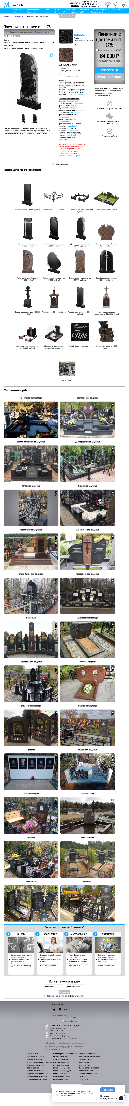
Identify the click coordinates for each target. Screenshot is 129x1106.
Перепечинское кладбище (31, 530)
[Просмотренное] (107, 3)
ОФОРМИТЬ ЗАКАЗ (109, 70)
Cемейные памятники (35, 1071)
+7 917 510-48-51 (90, 4)
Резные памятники (61, 1056)
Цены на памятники (34, 1059)
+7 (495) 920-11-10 (90, 2)
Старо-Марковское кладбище (31, 574)
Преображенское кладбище (87, 574)
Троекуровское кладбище (31, 398)
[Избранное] (115, 3)
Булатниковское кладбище (31, 662)
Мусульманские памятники (37, 1074)
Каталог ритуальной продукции (39, 1062)
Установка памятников (88, 1074)
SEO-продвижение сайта (59, 1016)
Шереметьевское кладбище (87, 530)
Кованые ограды (85, 1059)
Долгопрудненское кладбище (87, 442)
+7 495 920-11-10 (102, 96)
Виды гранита (32, 1054)
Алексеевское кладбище (87, 618)
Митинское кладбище (31, 486)
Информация (84, 1062)
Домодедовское (87, 838)
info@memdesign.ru (90, 7)
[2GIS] (66, 1009)
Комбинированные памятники (65, 1054)
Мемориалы (31, 618)
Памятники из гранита (35, 1056)
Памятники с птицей (61, 1074)
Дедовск (31, 750)
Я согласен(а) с (65, 996)
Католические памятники (37, 1079)
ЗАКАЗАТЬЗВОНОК (75, 4)
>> (60, 164)
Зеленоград (87, 882)
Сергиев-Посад (88, 794)
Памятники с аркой (60, 1079)
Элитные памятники (35, 1068)
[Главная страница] (5, 5)
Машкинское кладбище (87, 750)
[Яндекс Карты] (60, 1009)
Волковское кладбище (87, 706)
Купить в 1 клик (109, 77)
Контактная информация (60, 1036)
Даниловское (31, 882)
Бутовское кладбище (87, 662)
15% (64, 12)
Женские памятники (61, 1059)
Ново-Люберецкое (31, 794)
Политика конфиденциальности (63, 1038)
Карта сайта (83, 1079)
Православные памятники (37, 1076)
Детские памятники (61, 1065)
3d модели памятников (88, 1054)
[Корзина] (123, 3)
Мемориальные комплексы (89, 1056)
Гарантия (82, 1076)
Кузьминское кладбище (31, 706)
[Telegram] (54, 1009)
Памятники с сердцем (62, 1071)
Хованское (31, 838)
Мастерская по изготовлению (90, 1068)
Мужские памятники (61, 1062)
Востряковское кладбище (87, 398)
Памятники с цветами (61, 1068)
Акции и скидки (85, 1065)
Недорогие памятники (35, 1065)
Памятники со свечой (61, 1076)
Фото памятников (86, 1071)
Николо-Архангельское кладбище (31, 442)
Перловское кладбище (87, 486)
